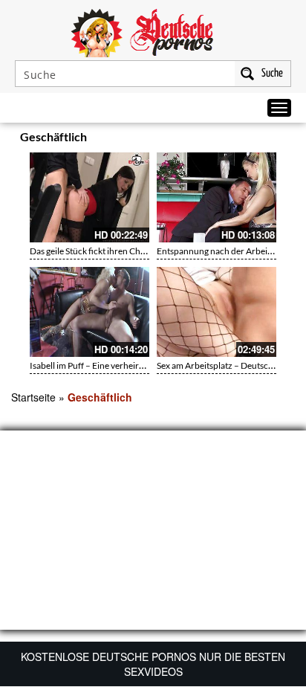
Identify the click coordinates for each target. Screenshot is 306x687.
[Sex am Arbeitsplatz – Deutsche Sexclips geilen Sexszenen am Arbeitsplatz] (216, 312)
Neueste (203, 139)
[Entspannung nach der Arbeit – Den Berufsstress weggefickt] (216, 197)
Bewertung (267, 139)
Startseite (33, 397)
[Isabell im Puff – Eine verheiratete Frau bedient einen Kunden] (89, 312)
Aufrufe (233, 139)
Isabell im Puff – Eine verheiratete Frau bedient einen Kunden (147, 365)
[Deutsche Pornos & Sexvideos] (153, 31)
